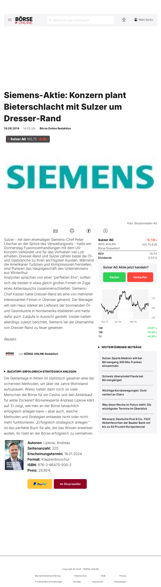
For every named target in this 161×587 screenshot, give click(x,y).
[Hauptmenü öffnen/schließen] (10, 20)
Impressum (97, 581)
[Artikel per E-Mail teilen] (55, 230)
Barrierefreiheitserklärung (47, 575)
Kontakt (77, 581)
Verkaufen (140, 277)
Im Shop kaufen (70, 484)
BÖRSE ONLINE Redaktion (41, 353)
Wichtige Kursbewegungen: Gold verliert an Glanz (124, 392)
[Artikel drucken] (72, 231)
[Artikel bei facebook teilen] (88, 230)
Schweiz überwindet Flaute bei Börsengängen (122, 378)
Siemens (58, 239)
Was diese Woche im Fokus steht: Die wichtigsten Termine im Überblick (126, 406)
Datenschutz (80, 575)
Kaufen (114, 277)
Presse (122, 575)
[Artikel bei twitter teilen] (105, 230)
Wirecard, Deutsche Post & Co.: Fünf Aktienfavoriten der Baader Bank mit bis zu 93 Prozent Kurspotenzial (126, 422)
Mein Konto (146, 19)
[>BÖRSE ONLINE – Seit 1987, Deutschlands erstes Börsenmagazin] (24, 20)
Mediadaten (120, 581)
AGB (103, 575)
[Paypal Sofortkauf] (39, 484)
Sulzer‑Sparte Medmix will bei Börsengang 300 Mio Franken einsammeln (122, 361)
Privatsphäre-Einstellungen (48, 581)
